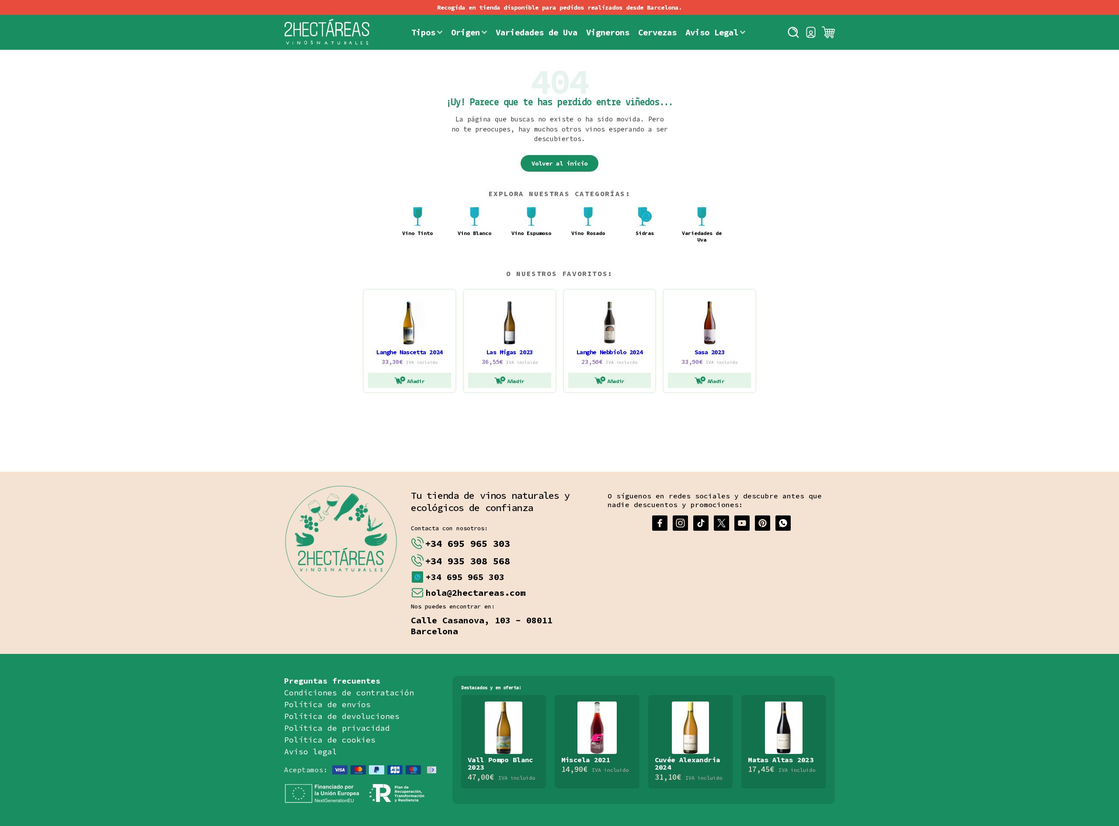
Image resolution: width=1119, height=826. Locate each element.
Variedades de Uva (536, 32)
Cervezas (657, 32)
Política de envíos (327, 704)
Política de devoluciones (342, 716)
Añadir (415, 381)
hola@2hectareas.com (475, 592)
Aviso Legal (711, 32)
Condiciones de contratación (349, 693)
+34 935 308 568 (467, 561)
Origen (465, 32)
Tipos (423, 32)
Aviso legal (310, 752)
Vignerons (607, 32)
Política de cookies (329, 740)
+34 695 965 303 (467, 543)
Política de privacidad (337, 728)
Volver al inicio (559, 163)
